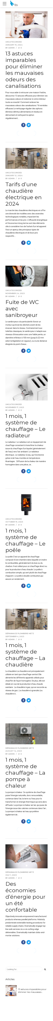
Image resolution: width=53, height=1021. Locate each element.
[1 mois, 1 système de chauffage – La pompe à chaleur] (26, 733)
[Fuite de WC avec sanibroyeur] (26, 276)
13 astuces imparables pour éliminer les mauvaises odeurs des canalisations (24, 69)
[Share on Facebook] (23, 125)
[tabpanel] (26, 856)
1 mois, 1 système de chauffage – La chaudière (25, 655)
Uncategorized (13, 42)
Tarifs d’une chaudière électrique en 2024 (23, 194)
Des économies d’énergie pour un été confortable (25, 896)
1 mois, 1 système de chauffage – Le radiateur (25, 426)
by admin (10, 48)
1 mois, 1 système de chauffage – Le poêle (25, 540)
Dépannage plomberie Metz (19, 633)
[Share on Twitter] (28, 125)
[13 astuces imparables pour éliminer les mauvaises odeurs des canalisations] (26, 24)
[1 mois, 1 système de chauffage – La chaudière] (26, 619)
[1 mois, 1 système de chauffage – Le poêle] (26, 504)
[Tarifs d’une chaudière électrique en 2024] (26, 158)
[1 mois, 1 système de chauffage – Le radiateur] (26, 387)
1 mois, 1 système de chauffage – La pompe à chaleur (25, 772)
